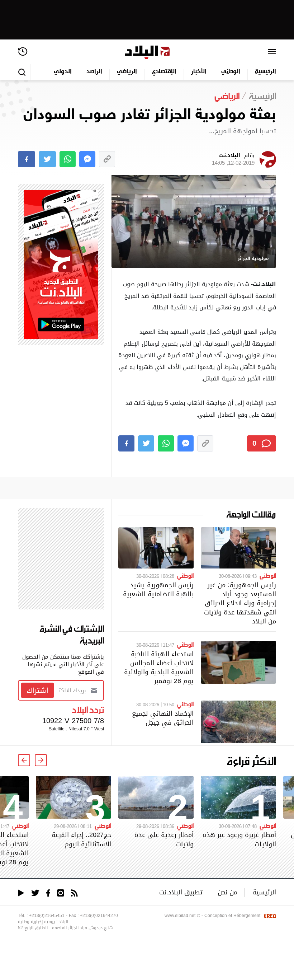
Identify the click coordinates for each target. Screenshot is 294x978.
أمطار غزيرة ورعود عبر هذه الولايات (239, 839)
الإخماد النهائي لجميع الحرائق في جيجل (163, 717)
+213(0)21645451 (47, 915)
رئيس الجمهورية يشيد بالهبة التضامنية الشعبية (158, 589)
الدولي (63, 72)
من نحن (227, 892)
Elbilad (147, 52)
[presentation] (41, 760)
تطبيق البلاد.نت (181, 892)
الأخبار (199, 72)
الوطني (230, 72)
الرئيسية (265, 72)
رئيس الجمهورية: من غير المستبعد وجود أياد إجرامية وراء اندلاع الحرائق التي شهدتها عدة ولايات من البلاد (240, 603)
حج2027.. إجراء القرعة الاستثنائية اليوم (81, 839)
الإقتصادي (164, 72)
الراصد (94, 72)
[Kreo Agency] (269, 915)
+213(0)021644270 (99, 915)
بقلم (233, 159)
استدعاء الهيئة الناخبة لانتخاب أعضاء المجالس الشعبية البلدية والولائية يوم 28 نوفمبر (159, 667)
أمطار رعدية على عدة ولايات (164, 839)
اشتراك (37, 690)
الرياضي (127, 72)
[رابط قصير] (107, 159)
